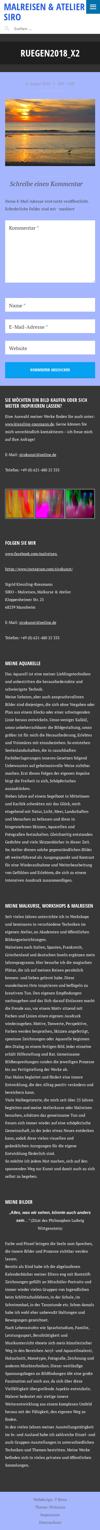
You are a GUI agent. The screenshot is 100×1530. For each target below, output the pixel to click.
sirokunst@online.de (37, 454)
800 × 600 (66, 83)
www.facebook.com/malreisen (31, 553)
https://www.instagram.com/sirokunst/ (39, 568)
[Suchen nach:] (35, 28)
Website (18, 348)
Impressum (50, 1514)
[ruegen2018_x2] (50, 164)
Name (17, 305)
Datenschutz (50, 1522)
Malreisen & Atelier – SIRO (48, 11)
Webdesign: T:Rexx (50, 1499)
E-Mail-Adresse (28, 326)
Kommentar (24, 227)
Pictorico (57, 1507)
